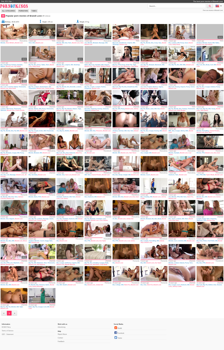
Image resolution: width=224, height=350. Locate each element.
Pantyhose (88, 88)
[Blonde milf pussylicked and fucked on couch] (42, 229)
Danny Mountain (37, 286)
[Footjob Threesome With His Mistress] (154, 75)
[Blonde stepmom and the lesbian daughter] (126, 185)
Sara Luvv (68, 175)
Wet (33, 43)
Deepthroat (122, 43)
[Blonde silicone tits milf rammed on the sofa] (210, 185)
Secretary (34, 175)
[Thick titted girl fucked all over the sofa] (154, 163)
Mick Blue (96, 264)
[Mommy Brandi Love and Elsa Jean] (182, 207)
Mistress (155, 87)
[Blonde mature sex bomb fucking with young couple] (14, 31)
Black (147, 109)
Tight (134, 65)
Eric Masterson (125, 66)
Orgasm (106, 65)
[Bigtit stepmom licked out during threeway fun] (42, 251)
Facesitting (205, 131)
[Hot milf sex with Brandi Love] (14, 273)
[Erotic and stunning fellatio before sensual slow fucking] (42, 119)
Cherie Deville (49, 88)
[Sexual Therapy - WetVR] (42, 31)
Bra (152, 43)
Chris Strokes (103, 220)
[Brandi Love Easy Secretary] (42, 163)
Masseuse (158, 65)
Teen (30, 43)
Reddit (120, 328)
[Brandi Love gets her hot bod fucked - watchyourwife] (182, 53)
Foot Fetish (211, 241)
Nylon (36, 197)
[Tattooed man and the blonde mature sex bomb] (98, 31)
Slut (158, 109)
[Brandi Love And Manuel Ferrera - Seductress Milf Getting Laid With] (126, 31)
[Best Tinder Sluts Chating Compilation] (126, 119)
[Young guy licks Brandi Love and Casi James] (126, 229)
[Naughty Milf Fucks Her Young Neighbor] (210, 97)
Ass (86, 43)
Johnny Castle (177, 286)
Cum (211, 65)
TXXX (53, 41)
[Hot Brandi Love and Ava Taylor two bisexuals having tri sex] (98, 229)
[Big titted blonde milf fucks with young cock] (126, 141)
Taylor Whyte (210, 175)
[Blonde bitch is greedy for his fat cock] (42, 185)
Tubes (34, 11)
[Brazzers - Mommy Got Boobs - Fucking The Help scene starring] (98, 207)
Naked (16, 87)
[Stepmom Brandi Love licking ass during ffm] (14, 251)
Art (85, 153)
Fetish (205, 241)
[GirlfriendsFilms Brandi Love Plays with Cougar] (70, 251)
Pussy (182, 43)
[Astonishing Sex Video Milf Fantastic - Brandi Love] (70, 53)
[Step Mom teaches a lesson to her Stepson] (70, 119)
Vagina (161, 87)
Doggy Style (206, 219)
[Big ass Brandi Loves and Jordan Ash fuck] (126, 207)
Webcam (3, 110)
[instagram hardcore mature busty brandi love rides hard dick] (210, 53)
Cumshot (10, 87)
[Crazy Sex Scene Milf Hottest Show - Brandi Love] (154, 31)
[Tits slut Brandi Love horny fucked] (70, 229)
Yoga (79, 109)
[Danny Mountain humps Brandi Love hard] (42, 273)
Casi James (64, 198)
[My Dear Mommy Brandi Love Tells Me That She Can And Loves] (70, 75)
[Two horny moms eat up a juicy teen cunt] (98, 163)
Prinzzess (99, 131)
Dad (67, 153)
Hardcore (172, 175)
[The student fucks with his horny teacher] (154, 141)
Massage (102, 43)
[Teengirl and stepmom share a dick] (182, 163)
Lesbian (174, 43)
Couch (148, 175)
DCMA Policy (6, 327)
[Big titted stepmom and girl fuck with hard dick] (98, 141)
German (121, 131)
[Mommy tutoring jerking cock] (70, 185)
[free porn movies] (14, 6)
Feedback (61, 341)
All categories (8, 11)
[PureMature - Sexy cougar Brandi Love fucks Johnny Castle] (182, 273)
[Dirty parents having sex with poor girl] (126, 53)
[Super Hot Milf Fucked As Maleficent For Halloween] (126, 97)
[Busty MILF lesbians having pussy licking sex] (210, 75)
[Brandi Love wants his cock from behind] (126, 251)
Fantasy (13, 65)
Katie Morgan (181, 110)
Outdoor (212, 87)
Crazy (156, 43)
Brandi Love (19, 43)
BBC (170, 131)
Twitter (120, 338)
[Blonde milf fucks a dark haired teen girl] (70, 31)
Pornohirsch (107, 129)
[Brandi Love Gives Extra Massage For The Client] (154, 53)
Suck (186, 43)
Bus (203, 87)
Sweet (192, 87)
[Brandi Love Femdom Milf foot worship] (210, 229)
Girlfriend (68, 263)
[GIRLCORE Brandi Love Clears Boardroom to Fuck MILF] (154, 119)
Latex (152, 109)
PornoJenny (23, 41)
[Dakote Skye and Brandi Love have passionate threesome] (154, 229)
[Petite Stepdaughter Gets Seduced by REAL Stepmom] (98, 97)
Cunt (44, 307)
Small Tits (129, 65)
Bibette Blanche (70, 264)
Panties (103, 87)
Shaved (219, 285)
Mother (67, 131)
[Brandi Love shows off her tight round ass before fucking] (14, 295)
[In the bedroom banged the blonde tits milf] (42, 141)
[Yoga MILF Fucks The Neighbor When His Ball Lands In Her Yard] (70, 97)
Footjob (149, 87)
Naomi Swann (153, 88)
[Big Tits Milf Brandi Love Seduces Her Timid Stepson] (126, 75)
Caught (199, 219)
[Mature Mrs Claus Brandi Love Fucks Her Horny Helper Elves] (42, 97)
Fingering (94, 109)
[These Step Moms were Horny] (14, 141)
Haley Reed (176, 44)
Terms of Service (7, 331)
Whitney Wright (105, 66)
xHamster (136, 63)
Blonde (3, 43)
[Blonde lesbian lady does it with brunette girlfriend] (70, 163)
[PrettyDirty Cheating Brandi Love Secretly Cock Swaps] (98, 251)
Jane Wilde (134, 66)
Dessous (42, 285)
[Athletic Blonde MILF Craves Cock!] (210, 273)
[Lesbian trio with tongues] (210, 119)
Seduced (105, 109)
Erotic (41, 131)
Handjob (19, 65)
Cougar (207, 87)
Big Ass (115, 65)
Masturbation (44, 87)
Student (65, 285)
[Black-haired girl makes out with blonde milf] (14, 185)
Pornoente (24, 195)
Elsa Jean (217, 153)
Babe (86, 65)
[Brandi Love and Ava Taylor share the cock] (154, 251)
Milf (63, 43)
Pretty (106, 263)
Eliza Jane (208, 132)
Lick (8, 175)
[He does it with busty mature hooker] (98, 185)
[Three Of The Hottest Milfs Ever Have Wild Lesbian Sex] (14, 97)
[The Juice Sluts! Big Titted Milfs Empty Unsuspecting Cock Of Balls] (210, 163)
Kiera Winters (10, 43)
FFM (119, 65)
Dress (39, 65)
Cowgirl (97, 87)
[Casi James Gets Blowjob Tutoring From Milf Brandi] (70, 207)
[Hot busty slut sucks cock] (182, 229)
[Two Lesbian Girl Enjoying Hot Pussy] (182, 251)
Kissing (177, 87)
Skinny (182, 131)
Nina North (12, 88)
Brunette (72, 87)
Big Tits (143, 43)
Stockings (116, 44)
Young (213, 109)
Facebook (121, 333)
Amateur (199, 43)
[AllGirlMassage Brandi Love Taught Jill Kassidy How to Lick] (14, 163)
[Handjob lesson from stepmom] (182, 141)
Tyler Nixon (96, 66)
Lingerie (129, 43)
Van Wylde (17, 66)
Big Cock (115, 43)
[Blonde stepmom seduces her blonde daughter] (98, 119)
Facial (210, 43)
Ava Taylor (102, 241)
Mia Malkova (41, 264)
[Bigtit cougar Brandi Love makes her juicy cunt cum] (42, 295)
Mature (3, 66)
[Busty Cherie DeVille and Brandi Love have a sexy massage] (42, 207)
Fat (15, 131)
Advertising (61, 327)
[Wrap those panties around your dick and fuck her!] (98, 75)
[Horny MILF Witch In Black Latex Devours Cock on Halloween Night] (154, 97)
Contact (60, 338)
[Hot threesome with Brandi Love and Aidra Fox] (154, 273)
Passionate (50, 131)
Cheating (146, 197)
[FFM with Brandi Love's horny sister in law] (210, 251)
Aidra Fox (79, 153)
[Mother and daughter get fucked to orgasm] (182, 185)
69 (1, 197)
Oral (66, 43)
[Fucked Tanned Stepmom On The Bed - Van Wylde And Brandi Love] (14, 53)
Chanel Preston (214, 131)
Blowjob (95, 43)
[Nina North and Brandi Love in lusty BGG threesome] (14, 75)
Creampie (99, 219)
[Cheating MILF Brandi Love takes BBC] (182, 119)
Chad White (103, 264)
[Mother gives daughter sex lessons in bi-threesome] (210, 141)
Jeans (173, 219)
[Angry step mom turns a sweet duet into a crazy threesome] (182, 75)
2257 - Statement (7, 334)
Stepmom (88, 110)
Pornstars (23, 11)
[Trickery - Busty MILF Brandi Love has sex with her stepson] (126, 163)
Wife (184, 65)
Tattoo (217, 43)
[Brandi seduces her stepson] (70, 141)
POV (39, 197)
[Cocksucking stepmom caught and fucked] (210, 207)
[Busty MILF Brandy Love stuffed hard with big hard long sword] (154, 207)
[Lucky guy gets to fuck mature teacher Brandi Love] (14, 229)
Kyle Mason (208, 44)
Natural (182, 263)
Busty (207, 65)
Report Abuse (62, 334)
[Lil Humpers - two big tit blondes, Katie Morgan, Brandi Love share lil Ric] (182, 97)
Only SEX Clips (6, 1)
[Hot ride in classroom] (70, 273)
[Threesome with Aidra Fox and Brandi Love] (126, 273)
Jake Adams (69, 110)
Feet (145, 87)
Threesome (22, 87)
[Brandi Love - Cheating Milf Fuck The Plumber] (154, 185)
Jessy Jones (41, 110)
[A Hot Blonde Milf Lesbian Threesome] (42, 75)
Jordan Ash (129, 219)
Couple (92, 87)
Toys (159, 43)
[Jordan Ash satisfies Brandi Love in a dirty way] (98, 273)
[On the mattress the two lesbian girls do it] (14, 207)
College (118, 285)
